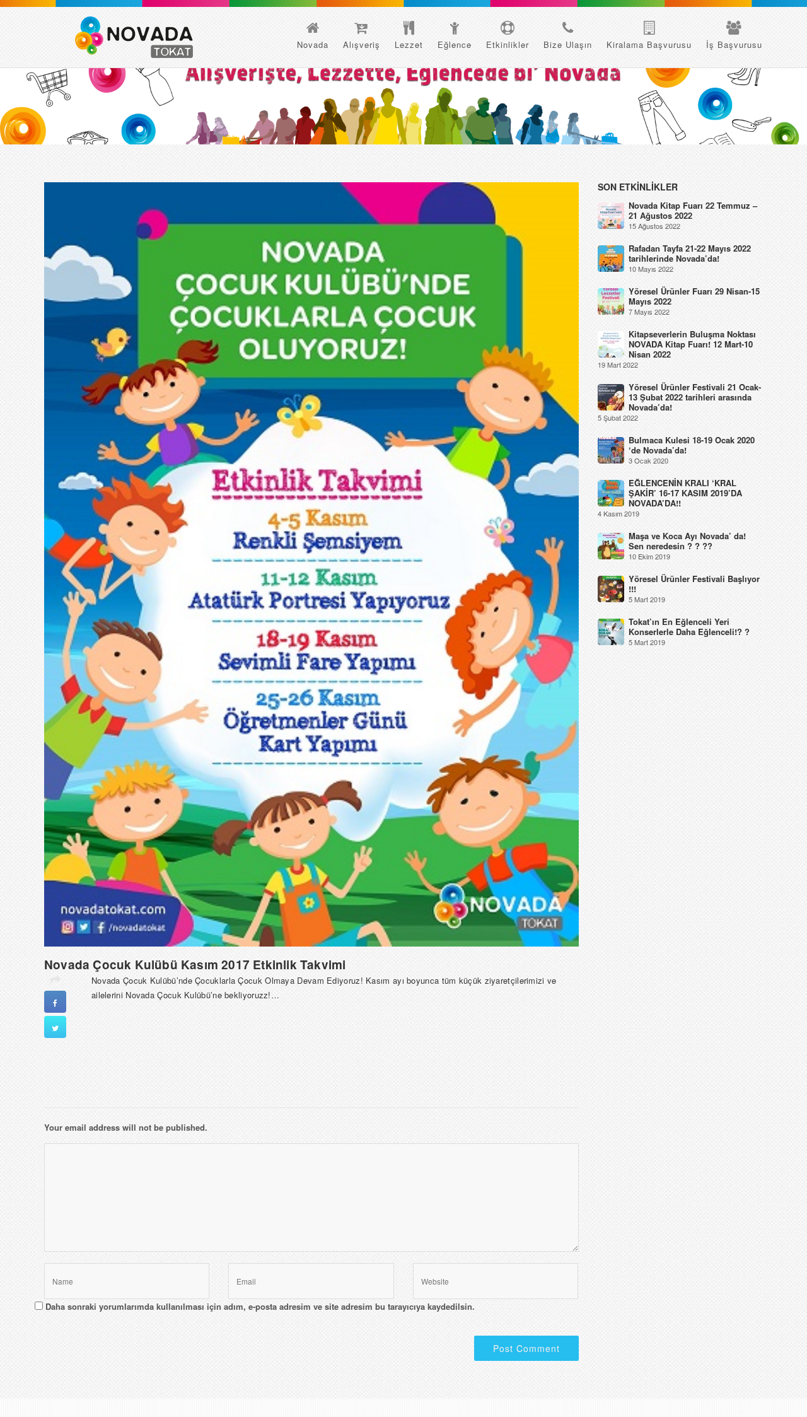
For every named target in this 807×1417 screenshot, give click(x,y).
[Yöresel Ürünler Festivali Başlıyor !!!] (611, 588)
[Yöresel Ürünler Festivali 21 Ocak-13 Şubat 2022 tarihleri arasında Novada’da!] (611, 396)
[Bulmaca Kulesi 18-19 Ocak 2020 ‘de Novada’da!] (611, 449)
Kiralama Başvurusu (649, 44)
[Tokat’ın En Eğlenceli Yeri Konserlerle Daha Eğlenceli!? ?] (611, 631)
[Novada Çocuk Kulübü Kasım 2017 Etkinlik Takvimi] (311, 563)
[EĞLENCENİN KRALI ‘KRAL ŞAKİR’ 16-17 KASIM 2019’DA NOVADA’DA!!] (611, 492)
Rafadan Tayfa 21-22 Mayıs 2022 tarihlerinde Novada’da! (690, 253)
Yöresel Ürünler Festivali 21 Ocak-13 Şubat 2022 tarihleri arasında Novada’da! (695, 397)
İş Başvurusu (734, 44)
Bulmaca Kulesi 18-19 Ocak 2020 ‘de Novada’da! (692, 445)
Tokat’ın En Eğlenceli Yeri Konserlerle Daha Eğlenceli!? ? (689, 626)
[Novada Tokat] (134, 37)
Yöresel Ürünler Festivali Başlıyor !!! (694, 584)
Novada (312, 44)
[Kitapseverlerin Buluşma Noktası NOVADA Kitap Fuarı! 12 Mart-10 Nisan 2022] (611, 343)
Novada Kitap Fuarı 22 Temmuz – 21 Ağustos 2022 (693, 210)
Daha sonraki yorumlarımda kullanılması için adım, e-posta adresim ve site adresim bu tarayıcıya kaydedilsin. (260, 1306)
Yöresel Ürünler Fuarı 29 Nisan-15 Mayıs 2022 (694, 296)
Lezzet (409, 44)
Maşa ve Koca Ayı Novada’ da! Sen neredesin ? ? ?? (687, 541)
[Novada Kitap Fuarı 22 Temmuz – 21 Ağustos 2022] (611, 215)
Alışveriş (361, 44)
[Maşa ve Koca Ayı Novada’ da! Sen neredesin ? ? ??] (611, 545)
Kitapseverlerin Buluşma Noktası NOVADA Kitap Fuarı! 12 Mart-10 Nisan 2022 (692, 344)
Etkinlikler (507, 44)
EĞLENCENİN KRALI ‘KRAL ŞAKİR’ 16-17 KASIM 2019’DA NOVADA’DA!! (685, 493)
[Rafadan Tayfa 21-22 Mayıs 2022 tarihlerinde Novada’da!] (611, 258)
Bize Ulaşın (567, 44)
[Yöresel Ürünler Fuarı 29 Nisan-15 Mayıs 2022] (611, 300)
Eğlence (455, 44)
